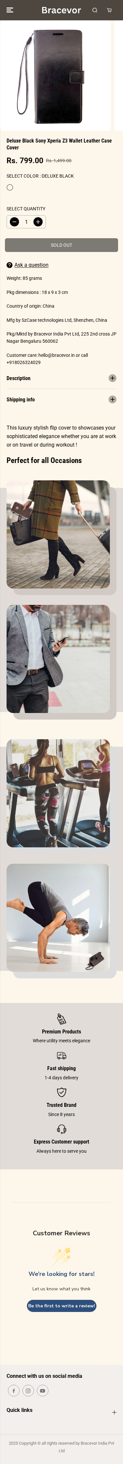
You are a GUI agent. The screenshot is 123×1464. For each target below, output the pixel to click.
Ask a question (31, 265)
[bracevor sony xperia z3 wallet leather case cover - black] (55, 75)
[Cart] (109, 10)
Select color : (40, 176)
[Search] (95, 10)
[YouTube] (42, 1390)
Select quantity (26, 208)
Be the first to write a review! (61, 1306)
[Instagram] (28, 1390)
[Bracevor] (61, 10)
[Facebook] (14, 1390)
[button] (10, 10)
